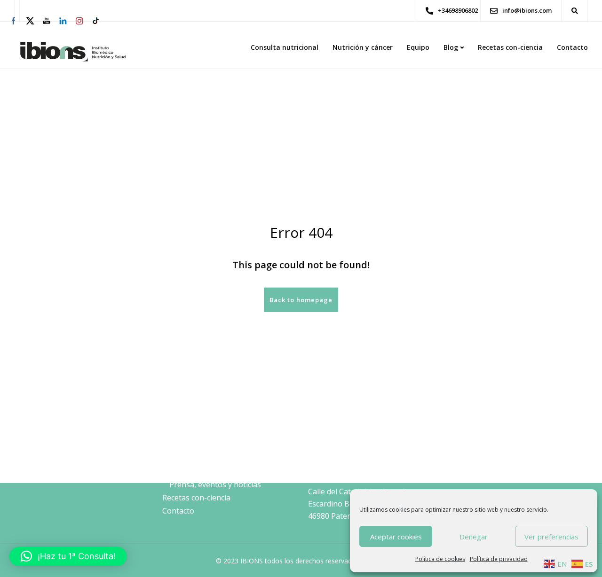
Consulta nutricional (284, 47)
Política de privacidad (499, 559)
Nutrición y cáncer (363, 47)
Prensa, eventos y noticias (215, 484)
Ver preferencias (551, 536)
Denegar (473, 536)
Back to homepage (301, 300)
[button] (68, 556)
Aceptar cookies (396, 536)
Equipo (418, 47)
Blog (451, 47)
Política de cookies (440, 559)
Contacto (572, 47)
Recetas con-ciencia (510, 47)
